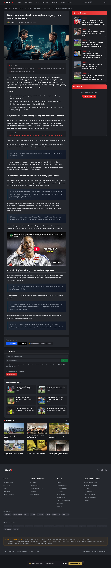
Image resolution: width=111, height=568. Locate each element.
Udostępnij (13, 343)
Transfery (55, 2)
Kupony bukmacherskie (90, 485)
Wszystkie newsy (8, 482)
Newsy (20, 2)
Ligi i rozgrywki (34, 494)
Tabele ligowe (34, 485)
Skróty (70, 2)
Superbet (86, 500)
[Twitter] (98, 470)
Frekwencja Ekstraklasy (63, 500)
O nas (4, 551)
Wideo (63, 2)
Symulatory (60, 503)
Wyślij (64, 360)
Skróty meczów (61, 497)
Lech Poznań (29, 526)
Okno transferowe (62, 488)
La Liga (26, 514)
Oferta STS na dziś (89, 494)
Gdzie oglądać (61, 494)
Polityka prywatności (21, 551)
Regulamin (11, 551)
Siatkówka (6, 491)
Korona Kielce (91, 526)
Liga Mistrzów (56, 514)
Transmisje (45, 2)
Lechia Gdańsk (102, 526)
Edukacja (59, 506)
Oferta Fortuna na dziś (90, 497)
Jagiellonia (82, 526)
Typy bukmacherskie (90, 491)
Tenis (5, 488)
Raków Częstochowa (71, 526)
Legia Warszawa (18, 526)
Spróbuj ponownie (11, 374)
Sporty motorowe (8, 494)
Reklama (37, 551)
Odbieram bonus (75, 563)
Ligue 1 (48, 514)
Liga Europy (65, 514)
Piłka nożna (28, 8)
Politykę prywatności (11, 366)
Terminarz (33, 491)
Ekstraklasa (28, 2)
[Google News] (106, 470)
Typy (37, 2)
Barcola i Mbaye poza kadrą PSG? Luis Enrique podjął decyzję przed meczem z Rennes (35, 135)
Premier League (17, 514)
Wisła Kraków (8, 526)
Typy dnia (86, 488)
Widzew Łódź (59, 526)
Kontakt (31, 551)
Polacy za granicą (62, 485)
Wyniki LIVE (33, 482)
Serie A (33, 514)
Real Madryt (8, 529)
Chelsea (16, 529)
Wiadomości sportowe (10, 8)
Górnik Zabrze (38, 526)
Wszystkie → (102, 13)
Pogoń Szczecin (49, 526)
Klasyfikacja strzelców (36, 488)
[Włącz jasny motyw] (105, 2)
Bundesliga (40, 514)
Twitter (24, 343)
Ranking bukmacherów (90, 482)
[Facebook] (102, 470)
